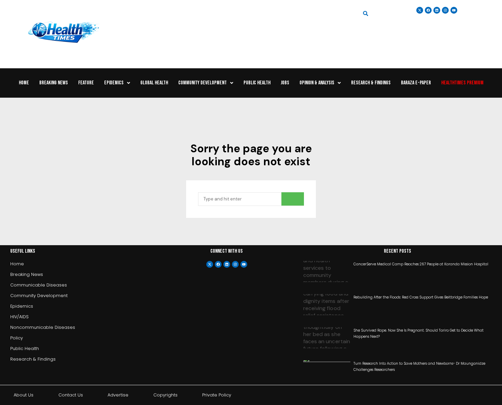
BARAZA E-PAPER (416, 83)
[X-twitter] (209, 264)
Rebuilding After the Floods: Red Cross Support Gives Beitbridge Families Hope (420, 297)
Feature (86, 83)
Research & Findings (371, 83)
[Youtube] (243, 264)
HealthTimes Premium (462, 83)
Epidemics (114, 83)
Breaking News (53, 83)
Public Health (256, 83)
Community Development (202, 83)
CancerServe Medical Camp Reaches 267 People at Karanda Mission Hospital (420, 264)
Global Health (154, 83)
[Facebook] (218, 264)
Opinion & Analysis (316, 83)
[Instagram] (445, 10)
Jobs (285, 83)
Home (24, 83)
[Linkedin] (436, 10)
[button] (117, 83)
